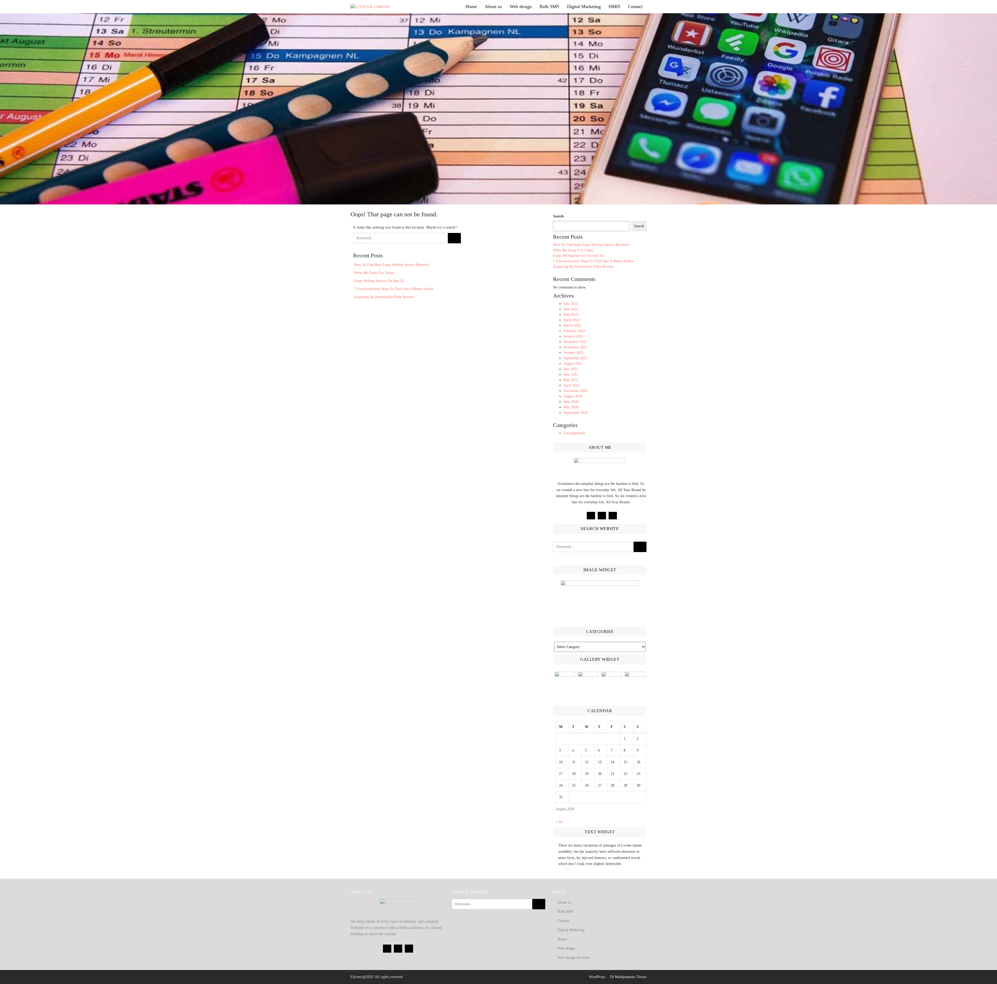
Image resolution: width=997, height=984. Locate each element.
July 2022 (570, 304)
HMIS (614, 6)
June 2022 (570, 309)
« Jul (559, 822)
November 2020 (575, 391)
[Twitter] (602, 515)
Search (558, 216)
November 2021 (575, 347)
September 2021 (575, 358)
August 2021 (572, 364)
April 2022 (571, 320)
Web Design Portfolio (574, 958)
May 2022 (570, 314)
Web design (521, 6)
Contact (635, 6)
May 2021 (570, 380)
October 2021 (573, 353)
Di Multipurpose (622, 977)
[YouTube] (613, 515)
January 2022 (573, 336)
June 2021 (570, 374)
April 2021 (571, 385)
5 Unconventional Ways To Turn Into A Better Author (393, 289)
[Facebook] (591, 515)
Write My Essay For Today (374, 273)
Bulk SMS (549, 6)
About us (493, 6)
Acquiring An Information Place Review (384, 297)
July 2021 (570, 369)
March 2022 (572, 325)
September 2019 (575, 413)
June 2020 (570, 402)
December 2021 (575, 342)
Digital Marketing (584, 6)
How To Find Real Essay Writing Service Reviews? (392, 265)
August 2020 (572, 396)
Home (471, 6)
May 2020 (570, 407)
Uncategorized (574, 433)
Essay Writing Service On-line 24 (378, 281)
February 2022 (574, 331)
